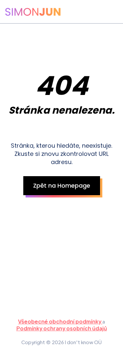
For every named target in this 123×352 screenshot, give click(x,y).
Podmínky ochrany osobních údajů (61, 328)
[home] (33, 12)
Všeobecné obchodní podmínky (60, 321)
